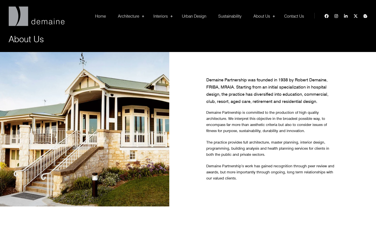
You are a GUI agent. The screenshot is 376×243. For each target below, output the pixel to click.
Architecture (128, 16)
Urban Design (194, 16)
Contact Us (294, 16)
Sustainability (230, 16)
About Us (261, 16)
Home (100, 16)
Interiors (160, 16)
